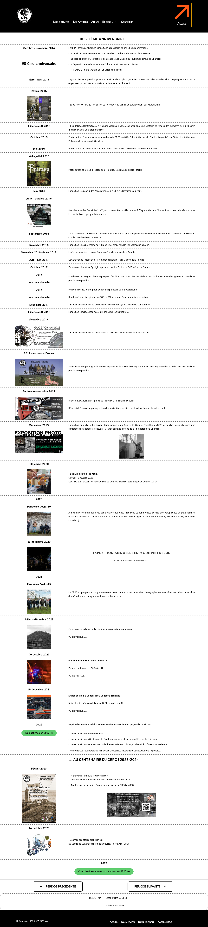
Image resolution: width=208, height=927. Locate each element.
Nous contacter (146, 921)
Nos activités (61, 22)
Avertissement (165, 921)
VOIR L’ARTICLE (76, 675)
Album (95, 22)
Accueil (114, 921)
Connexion (127, 22)
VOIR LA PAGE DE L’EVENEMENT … (131, 560)
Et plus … (108, 22)
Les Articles (80, 22)
